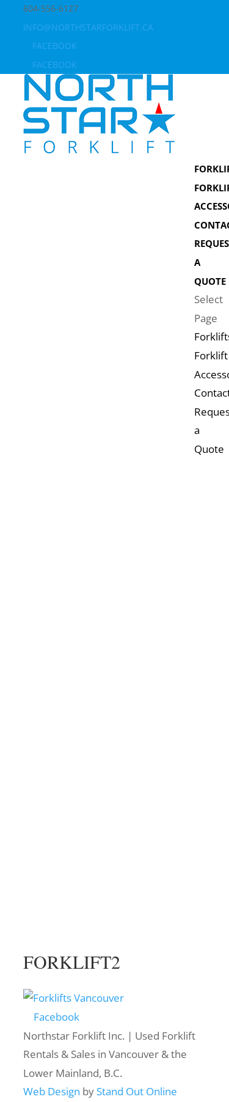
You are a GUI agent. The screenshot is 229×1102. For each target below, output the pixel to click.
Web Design (51, 1091)
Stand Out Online (136, 1091)
